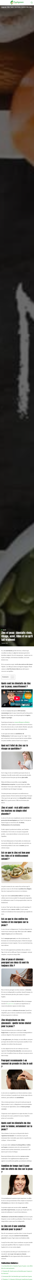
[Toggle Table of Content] (11, 677)
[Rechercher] (32, 2)
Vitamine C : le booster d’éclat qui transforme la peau (17, 1279)
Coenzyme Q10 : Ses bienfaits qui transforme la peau (17, 1276)
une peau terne (10, 1003)
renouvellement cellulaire (22, 722)
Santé (4, 630)
